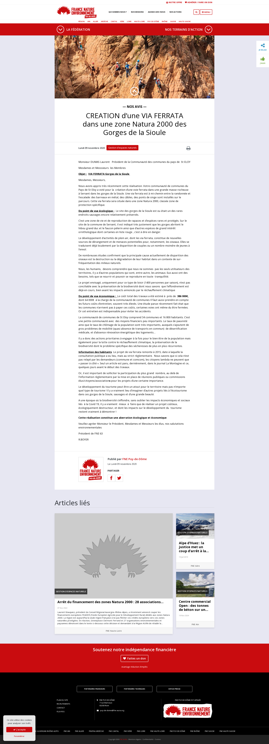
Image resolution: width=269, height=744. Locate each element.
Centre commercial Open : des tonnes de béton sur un (195, 605)
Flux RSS (61, 711)
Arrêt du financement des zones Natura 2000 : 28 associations (110, 602)
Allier (95, 21)
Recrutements (63, 704)
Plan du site (62, 700)
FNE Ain (195, 624)
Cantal (114, 21)
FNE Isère (195, 566)
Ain (88, 21)
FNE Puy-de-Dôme (134, 459)
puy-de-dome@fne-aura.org (112, 710)
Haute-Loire (139, 21)
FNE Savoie (209, 731)
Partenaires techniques (134, 689)
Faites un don (136, 658)
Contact (61, 707)
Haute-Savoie (185, 21)
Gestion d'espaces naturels (122, 147)
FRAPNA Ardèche (96, 731)
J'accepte (21, 729)
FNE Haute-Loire (114, 630)
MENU (207, 12)
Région (81, 21)
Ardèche (104, 21)
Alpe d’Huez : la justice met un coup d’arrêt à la (194, 547)
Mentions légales (134, 739)
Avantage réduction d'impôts (134, 666)
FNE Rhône (195, 731)
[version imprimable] (188, 149)
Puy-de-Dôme (153, 21)
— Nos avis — (135, 106)
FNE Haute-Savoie (227, 731)
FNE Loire (141, 731)
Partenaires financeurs (94, 689)
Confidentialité (147, 739)
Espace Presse (174, 689)
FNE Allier (79, 731)
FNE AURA (123, 739)
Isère (122, 21)
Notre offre (175, 2)
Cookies (158, 739)
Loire (129, 21)
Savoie (173, 21)
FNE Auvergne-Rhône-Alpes (46, 731)
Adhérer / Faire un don (199, 2)
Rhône (164, 21)
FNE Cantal (114, 731)
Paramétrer (19, 736)
